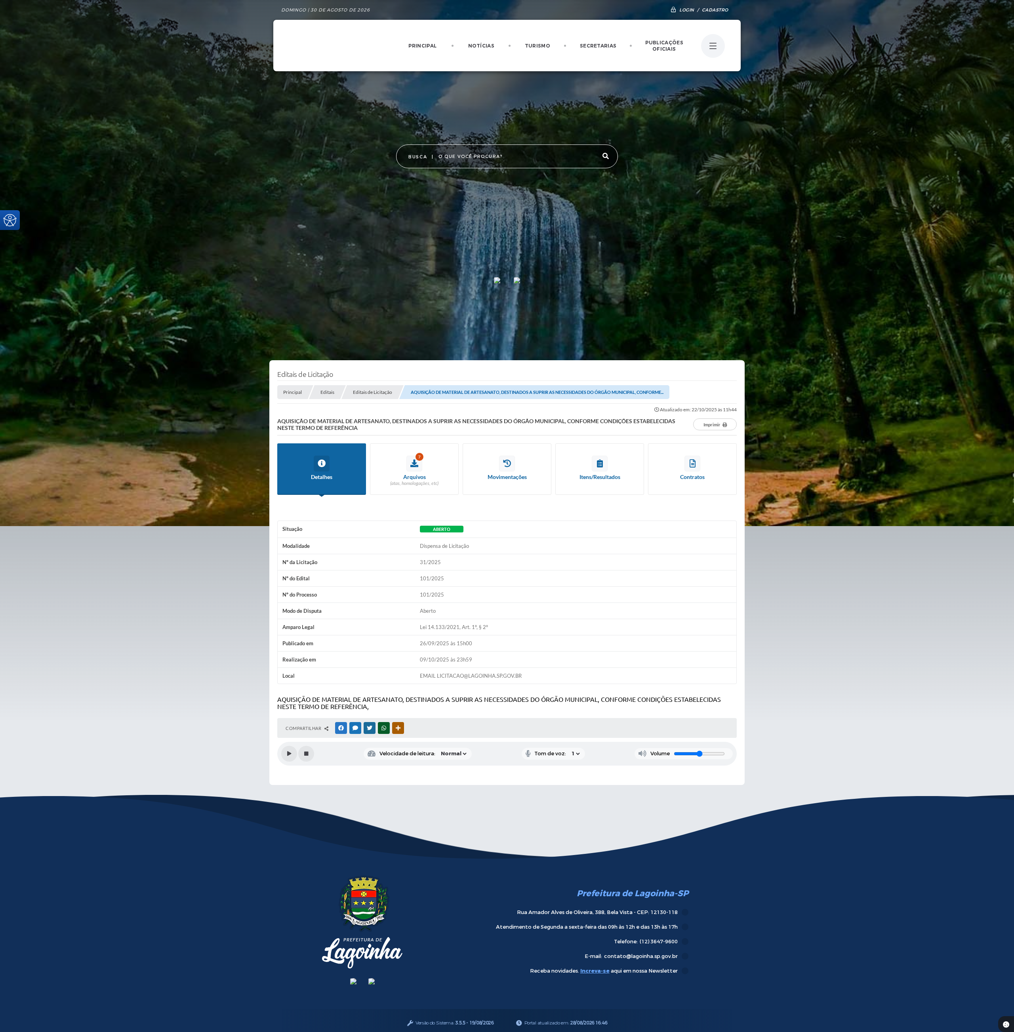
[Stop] (306, 754)
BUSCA (417, 157)
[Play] (289, 754)
